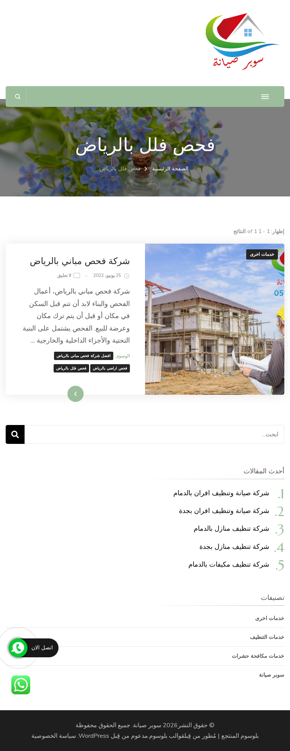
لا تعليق (64, 276)
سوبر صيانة (271, 674)
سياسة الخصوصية (53, 736)
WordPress (94, 736)
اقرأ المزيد (86, 394)
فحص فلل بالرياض (71, 368)
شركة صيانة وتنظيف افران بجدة (224, 510)
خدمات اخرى (262, 254)
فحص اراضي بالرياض (110, 368)
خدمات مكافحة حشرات (258, 656)
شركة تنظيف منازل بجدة (234, 546)
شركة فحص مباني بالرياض (80, 261)
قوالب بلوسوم (166, 736)
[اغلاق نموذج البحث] (17, 96)
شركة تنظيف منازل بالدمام (231, 528)
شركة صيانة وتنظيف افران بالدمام (221, 492)
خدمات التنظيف (267, 637)
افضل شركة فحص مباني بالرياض (84, 356)
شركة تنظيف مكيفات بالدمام (228, 564)
